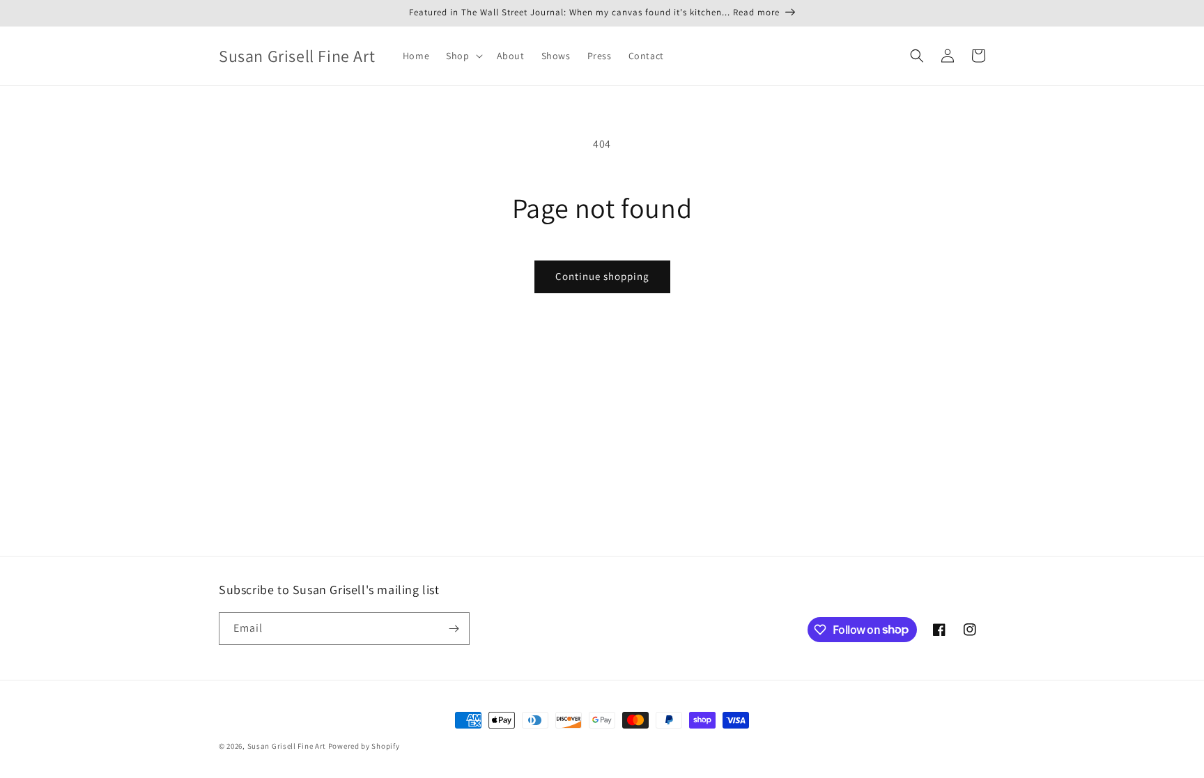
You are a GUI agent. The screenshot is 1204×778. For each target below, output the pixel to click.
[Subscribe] (453, 628)
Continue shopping (602, 276)
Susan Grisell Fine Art (286, 746)
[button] (463, 55)
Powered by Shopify (364, 746)
